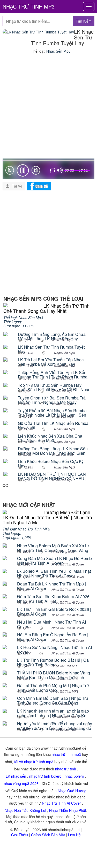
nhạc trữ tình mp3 (66, 754)
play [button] (23, 170)
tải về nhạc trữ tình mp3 (33, 761)
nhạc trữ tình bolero (45, 776)
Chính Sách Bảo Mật (48, 834)
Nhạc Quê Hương (72, 790)
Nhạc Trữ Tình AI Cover (61, 803)
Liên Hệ (74, 834)
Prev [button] (9, 171)
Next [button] (36, 171)
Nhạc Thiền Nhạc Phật (67, 810)
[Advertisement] (48, 107)
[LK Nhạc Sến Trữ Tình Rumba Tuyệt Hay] (38, 31)
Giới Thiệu (19, 834)
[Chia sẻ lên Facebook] (39, 185)
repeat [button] (52, 171)
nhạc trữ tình (65, 768)
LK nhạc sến (16, 776)
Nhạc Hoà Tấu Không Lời (25, 810)
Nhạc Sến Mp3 (58, 51)
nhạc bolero (74, 776)
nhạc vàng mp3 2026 (21, 783)
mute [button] (60, 170)
